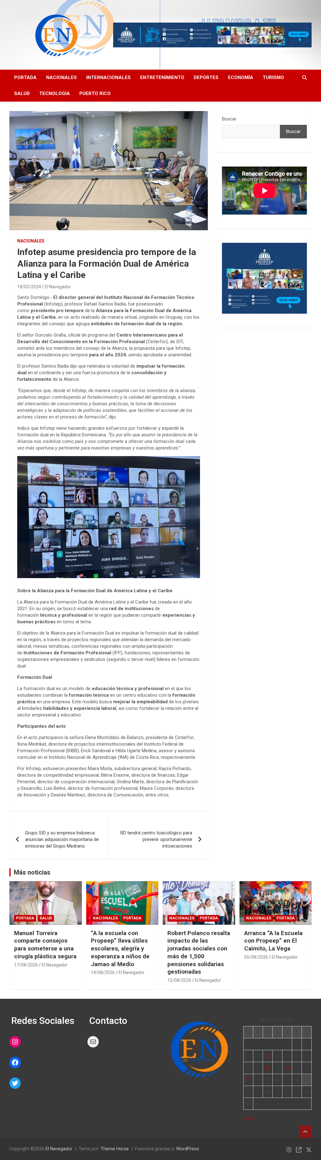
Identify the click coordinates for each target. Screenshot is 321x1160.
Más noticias (32, 872)
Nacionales (61, 77)
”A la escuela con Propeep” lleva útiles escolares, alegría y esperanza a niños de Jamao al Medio (120, 948)
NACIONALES (31, 240)
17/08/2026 (26, 964)
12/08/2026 (179, 980)
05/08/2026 (256, 957)
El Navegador (58, 286)
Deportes (206, 77)
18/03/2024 (29, 286)
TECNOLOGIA (54, 93)
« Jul (248, 1118)
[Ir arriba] (305, 1131)
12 (267, 1068)
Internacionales (108, 77)
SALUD (22, 93)
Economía (240, 77)
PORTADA (25, 77)
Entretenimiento (162, 77)
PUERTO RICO (95, 93)
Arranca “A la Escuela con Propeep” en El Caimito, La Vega (273, 940)
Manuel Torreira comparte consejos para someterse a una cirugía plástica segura (45, 944)
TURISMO (273, 77)
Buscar (229, 119)
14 (287, 1068)
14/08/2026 (103, 972)
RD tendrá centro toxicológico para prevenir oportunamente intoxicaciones (156, 839)
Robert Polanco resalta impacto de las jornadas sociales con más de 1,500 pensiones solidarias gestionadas (198, 952)
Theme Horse (115, 1149)
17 (248, 1080)
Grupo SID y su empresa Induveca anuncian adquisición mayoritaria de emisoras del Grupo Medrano (62, 839)
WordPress (187, 1149)
